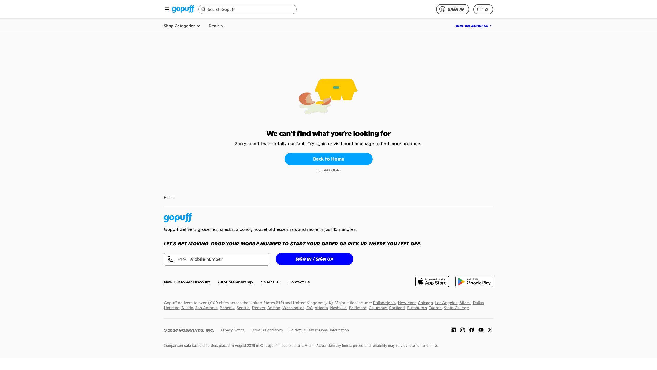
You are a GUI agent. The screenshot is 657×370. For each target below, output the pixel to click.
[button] (483, 9)
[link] (183, 9)
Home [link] (168, 197)
